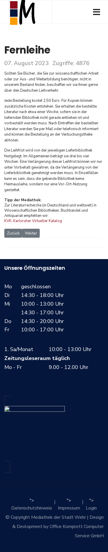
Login (91, 508)
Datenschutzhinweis (31, 508)
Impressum (69, 508)
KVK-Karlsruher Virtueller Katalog (33, 221)
